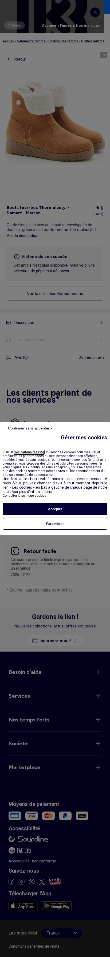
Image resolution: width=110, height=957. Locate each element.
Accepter (55, 509)
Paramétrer (55, 524)
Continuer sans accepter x (30, 428)
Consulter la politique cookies (24, 496)
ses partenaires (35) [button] (29, 452)
